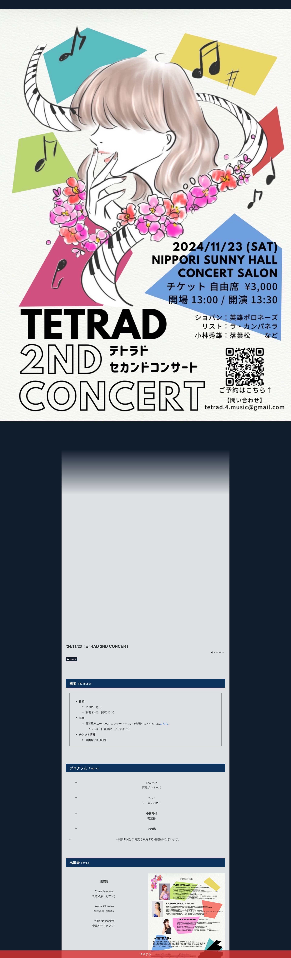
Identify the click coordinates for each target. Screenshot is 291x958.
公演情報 (72, 659)
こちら (164, 723)
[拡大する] (221, 877)
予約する (145, 954)
